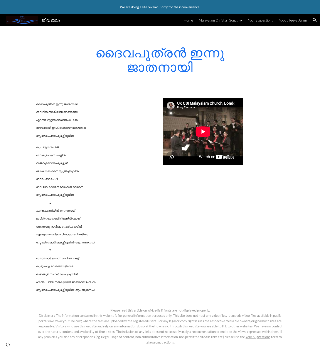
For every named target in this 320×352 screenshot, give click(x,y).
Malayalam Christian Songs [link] (218, 20)
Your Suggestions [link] (260, 20)
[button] (315, 20)
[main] (160, 60)
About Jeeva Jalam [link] (293, 20)
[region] (160, 7)
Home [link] (188, 20)
